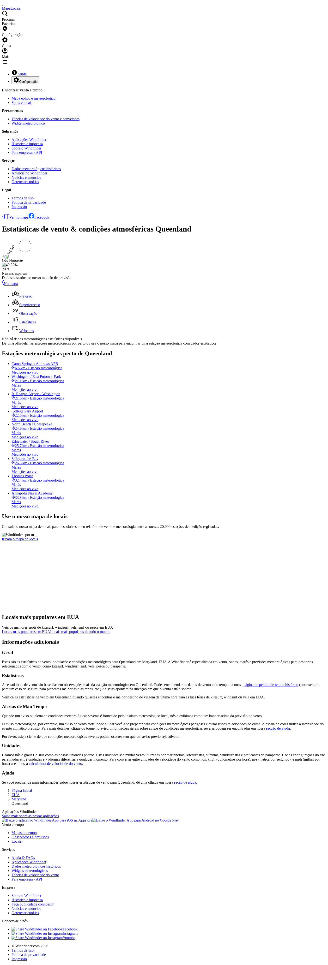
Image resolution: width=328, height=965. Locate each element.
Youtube (69, 938)
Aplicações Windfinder (29, 139)
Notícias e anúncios (26, 177)
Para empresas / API (27, 152)
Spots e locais (22, 103)
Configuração (28, 81)
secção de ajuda (278, 728)
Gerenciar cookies (25, 182)
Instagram (70, 933)
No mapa (11, 284)
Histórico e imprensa (27, 144)
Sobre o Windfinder (26, 148)
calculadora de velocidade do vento (55, 764)
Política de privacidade (29, 202)
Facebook (41, 217)
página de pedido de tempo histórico (270, 685)
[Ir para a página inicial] (2, 4)
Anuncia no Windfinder (29, 173)
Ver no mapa (19, 217)
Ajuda (22, 74)
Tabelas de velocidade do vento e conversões (45, 119)
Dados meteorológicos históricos (36, 169)
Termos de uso (23, 198)
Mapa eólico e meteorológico (33, 98)
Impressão (19, 207)
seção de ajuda (185, 782)
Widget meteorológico (28, 123)
